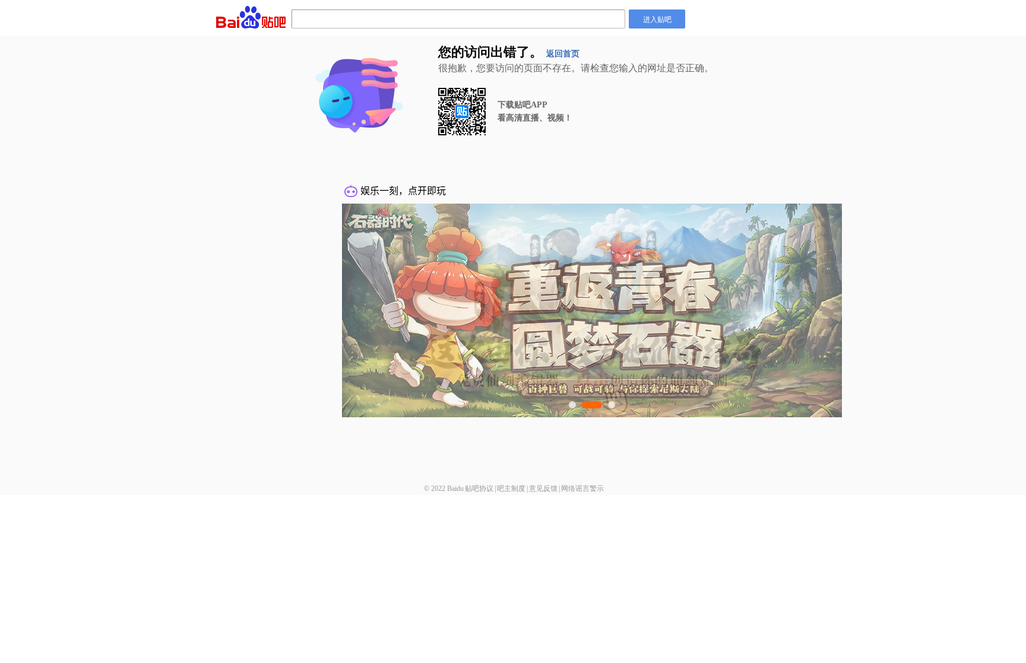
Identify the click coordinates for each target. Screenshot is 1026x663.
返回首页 (563, 53)
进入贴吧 (657, 19)
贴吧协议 (479, 488)
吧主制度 (511, 488)
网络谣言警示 (582, 488)
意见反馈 (543, 488)
